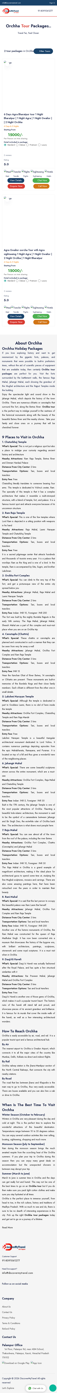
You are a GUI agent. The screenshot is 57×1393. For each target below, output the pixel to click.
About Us (6, 1306)
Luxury (44, 145)
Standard (11, 145)
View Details (16, 180)
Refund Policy (8, 1328)
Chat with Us (38, 1388)
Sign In (52, 3)
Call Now (42, 186)
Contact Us (7, 1312)
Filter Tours (44, 51)
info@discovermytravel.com (11, 3)
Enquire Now (16, 186)
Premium (33, 145)
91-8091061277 (45, 10)
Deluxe (22, 145)
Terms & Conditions (11, 1323)
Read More (7, 1227)
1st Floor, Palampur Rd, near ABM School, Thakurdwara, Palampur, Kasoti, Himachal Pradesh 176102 (25, 1353)
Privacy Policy (8, 1317)
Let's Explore (8, 1388)
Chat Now (42, 180)
